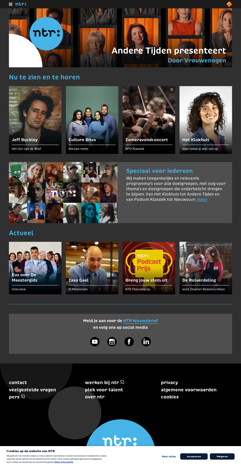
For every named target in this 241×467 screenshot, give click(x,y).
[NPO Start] (229, 6)
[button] (63, 192)
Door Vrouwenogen (197, 60)
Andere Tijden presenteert (169, 50)
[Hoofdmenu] (11, 4)
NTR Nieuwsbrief (140, 320)
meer (202, 199)
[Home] (20, 4)
